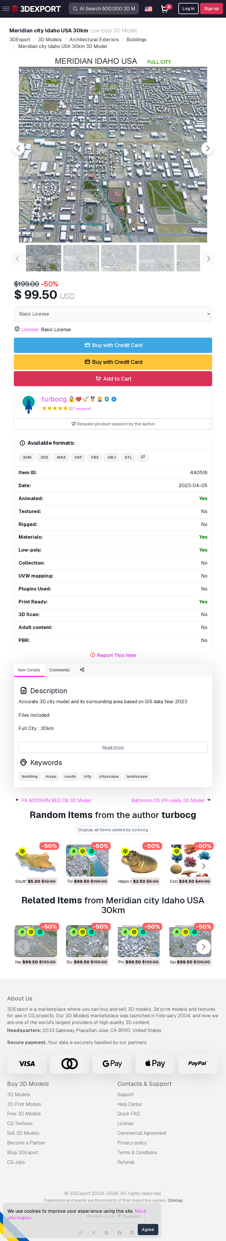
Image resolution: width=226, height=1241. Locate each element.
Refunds (126, 1162)
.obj (111, 457)
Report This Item (117, 655)
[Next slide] (207, 148)
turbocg (54, 399)
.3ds (43, 457)
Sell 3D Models (23, 1133)
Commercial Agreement (141, 1133)
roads (70, 776)
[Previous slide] (18, 148)
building (30, 776)
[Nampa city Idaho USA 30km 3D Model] (35, 941)
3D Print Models (24, 1104)
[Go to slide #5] (194, 258)
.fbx (94, 457)
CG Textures (20, 1123)
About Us (19, 998)
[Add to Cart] (36, 868)
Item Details (29, 670)
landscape (137, 776)
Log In (188, 8)
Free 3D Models (24, 1114)
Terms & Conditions (137, 1152)
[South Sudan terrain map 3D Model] (35, 861)
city (87, 776)
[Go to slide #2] (81, 258)
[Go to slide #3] (119, 258)
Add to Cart (117, 378)
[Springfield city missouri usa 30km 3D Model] (190, 941)
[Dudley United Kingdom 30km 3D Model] (87, 941)
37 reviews (79, 408)
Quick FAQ (128, 1114)
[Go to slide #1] (43, 258)
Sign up (211, 8)
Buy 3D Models (28, 1084)
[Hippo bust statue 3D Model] (138, 861)
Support (125, 1094)
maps (51, 776)
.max (61, 457)
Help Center (129, 1104)
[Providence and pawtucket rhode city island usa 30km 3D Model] (138, 941)
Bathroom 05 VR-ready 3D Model (168, 800)
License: (30, 329)
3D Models (18, 1094)
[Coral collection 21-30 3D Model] (190, 861)
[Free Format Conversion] (142, 457)
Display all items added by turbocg (113, 829)
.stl (128, 457)
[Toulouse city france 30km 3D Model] (87, 861)
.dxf (78, 457)
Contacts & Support (144, 1084)
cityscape (109, 776)
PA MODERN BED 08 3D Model (56, 800)
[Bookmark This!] (48, 868)
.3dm (26, 457)
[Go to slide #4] (156, 258)
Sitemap (175, 1200)
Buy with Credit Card (116, 345)
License (125, 1123)
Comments (59, 670)
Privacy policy (132, 1143)
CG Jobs (16, 1162)
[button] (203, 866)
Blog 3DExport (22, 1152)
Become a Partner (26, 1143)
